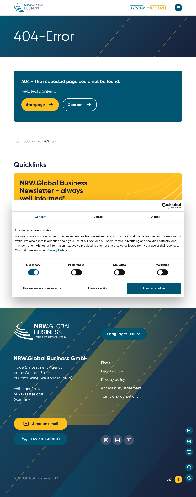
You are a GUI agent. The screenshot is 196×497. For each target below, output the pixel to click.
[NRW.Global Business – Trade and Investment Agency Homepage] (29, 7)
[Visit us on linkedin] (189, 430)
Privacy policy (113, 379)
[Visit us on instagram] (189, 441)
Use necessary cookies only (42, 288)
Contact (75, 104)
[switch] (76, 272)
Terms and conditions (119, 396)
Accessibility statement (121, 388)
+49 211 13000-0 (45, 439)
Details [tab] (98, 216)
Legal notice (112, 371)
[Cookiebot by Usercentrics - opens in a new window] (164, 206)
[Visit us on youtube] (189, 452)
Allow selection (98, 288)
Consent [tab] (40, 216)
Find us (107, 363)
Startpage (35, 104)
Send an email (45, 423)
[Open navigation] (178, 7)
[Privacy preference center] (189, 478)
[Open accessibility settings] (189, 467)
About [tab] (155, 216)
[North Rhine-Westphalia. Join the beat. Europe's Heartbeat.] (148, 7)
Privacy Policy (57, 250)
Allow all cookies (154, 288)
